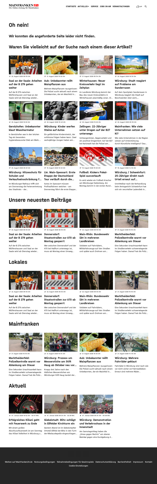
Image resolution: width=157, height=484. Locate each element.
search (145, 6)
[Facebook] (71, 454)
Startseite (71, 6)
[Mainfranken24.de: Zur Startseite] (24, 6)
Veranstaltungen (121, 6)
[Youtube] (86, 454)
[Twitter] (78, 454)
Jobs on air (105, 6)
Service (94, 6)
